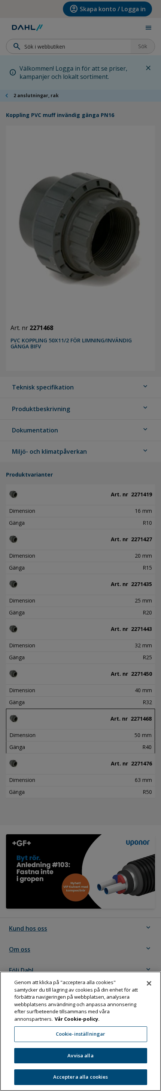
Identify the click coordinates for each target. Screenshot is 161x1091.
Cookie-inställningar (81, 1033)
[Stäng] (149, 983)
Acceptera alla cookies (80, 1076)
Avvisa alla (80, 1055)
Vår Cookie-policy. (77, 1019)
